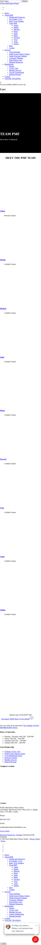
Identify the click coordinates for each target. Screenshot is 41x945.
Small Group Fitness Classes (15, 754)
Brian (16, 873)
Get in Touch (4, 831)
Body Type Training (16, 863)
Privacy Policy (35, 839)
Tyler (2, 508)
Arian (2, 557)
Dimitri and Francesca (17, 859)
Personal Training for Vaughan (11, 835)
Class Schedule (14, 894)
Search (24, 1)
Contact (7, 918)
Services (8, 892)
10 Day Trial (13, 910)
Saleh (2, 357)
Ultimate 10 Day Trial (12, 752)
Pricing (11, 908)
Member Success (11, 760)
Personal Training (11, 758)
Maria (2, 411)
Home (7, 855)
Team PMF (13, 865)
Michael (3, 309)
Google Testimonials (16, 914)
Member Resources (16, 904)
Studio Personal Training (18, 898)
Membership (9, 906)
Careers (12, 890)
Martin (2, 260)
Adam (2, 211)
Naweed (3, 459)
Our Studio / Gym (15, 861)
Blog (11, 888)
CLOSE (3, 944)
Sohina (2, 610)
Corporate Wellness (16, 900)
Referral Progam (10, 762)
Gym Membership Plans (13, 756)
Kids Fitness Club (15, 902)
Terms (3, 841)
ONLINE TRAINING (13, 920)
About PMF (9, 857)
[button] (17, 719)
